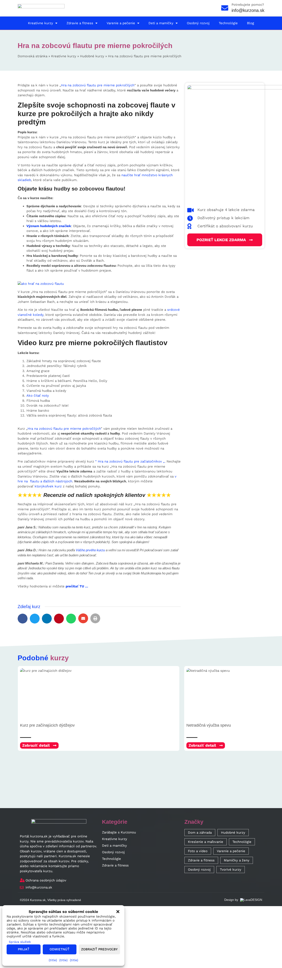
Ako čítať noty (37, 396)
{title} (53, 960)
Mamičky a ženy (236, 860)
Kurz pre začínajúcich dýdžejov (47, 725)
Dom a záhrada (200, 833)
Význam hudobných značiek (48, 226)
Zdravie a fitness (80, 23)
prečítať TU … (77, 586)
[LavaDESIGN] (250, 899)
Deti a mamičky (160, 23)
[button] (23, 619)
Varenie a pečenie (121, 23)
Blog (250, 23)
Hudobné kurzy (92, 56)
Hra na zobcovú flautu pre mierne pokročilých (97, 85)
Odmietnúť (59, 949)
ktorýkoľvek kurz (48, 486)
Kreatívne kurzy (40, 23)
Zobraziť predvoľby (99, 949)
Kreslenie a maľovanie (205, 842)
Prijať (23, 949)
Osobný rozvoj (198, 23)
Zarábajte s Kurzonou (119, 832)
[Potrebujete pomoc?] (224, 7)
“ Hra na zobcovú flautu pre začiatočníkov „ (130, 461)
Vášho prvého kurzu (90, 550)
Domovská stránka (32, 56)
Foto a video (198, 851)
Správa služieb (20, 942)
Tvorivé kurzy (230, 870)
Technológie (228, 23)
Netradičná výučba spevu (208, 725)
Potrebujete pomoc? (248, 5)
